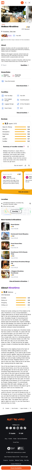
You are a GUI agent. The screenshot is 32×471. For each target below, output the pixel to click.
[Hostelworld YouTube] (18, 428)
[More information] (28, 147)
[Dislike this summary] (28, 165)
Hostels (10, 438)
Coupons (5, 460)
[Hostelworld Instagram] (14, 428)
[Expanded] (3, 408)
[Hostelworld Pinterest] (21, 428)
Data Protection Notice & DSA (11, 456)
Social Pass (16, 442)
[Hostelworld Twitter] (10, 428)
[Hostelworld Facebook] (7, 428)
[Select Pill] (22, 2)
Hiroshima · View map (9, 31)
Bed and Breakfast (22, 438)
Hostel (3, 24)
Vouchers (11, 460)
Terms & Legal (24, 456)
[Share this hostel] (29, 22)
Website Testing (19, 460)
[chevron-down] (15, 293)
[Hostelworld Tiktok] (25, 428)
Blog (6, 438)
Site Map (26, 460)
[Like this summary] (25, 165)
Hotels (14, 438)
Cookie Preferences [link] (16, 463)
